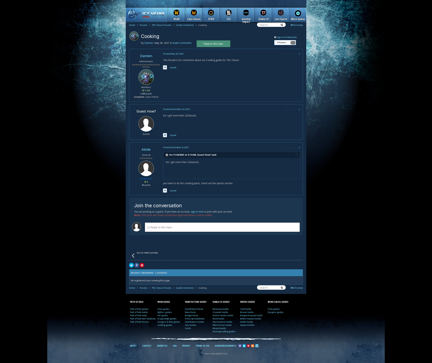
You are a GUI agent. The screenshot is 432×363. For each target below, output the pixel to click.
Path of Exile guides (139, 309)
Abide (146, 149)
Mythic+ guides (164, 312)
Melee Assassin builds (250, 318)
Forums (145, 25)
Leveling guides (164, 325)
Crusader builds (220, 312)
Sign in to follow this (287, 37)
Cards (188, 328)
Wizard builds (219, 328)
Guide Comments (186, 25)
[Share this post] (299, 53)
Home (133, 25)
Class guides (163, 309)
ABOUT (133, 345)
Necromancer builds (222, 321)
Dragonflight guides (166, 318)
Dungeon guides (275, 312)
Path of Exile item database (143, 318)
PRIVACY (186, 345)
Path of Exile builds (139, 312)
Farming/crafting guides (224, 331)
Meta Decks (190, 312)
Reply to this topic (213, 43)
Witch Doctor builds (222, 325)
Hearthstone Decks (194, 309)
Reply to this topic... (161, 227)
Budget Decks (191, 315)
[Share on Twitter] (131, 265)
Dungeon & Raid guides (168, 321)
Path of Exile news (138, 315)
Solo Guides (190, 325)
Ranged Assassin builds (251, 315)
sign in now (197, 211)
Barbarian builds (221, 309)
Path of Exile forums (139, 321)
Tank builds (245, 309)
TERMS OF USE (202, 345)
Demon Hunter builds (223, 315)
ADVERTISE (162, 345)
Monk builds (218, 318)
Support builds (247, 325)
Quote (173, 67)
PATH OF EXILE (136, 301)
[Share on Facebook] (136, 265)
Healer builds (246, 321)
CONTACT (147, 345)
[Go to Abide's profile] (146, 168)
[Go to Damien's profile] (134, 36)
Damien (146, 56)
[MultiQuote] (165, 67)
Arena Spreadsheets (194, 318)
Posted (173, 53)
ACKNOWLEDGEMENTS (225, 345)
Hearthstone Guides (194, 321)
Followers (281, 42)
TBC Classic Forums (163, 25)
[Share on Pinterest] (142, 265)
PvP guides (162, 315)
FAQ (175, 345)
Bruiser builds (246, 312)
